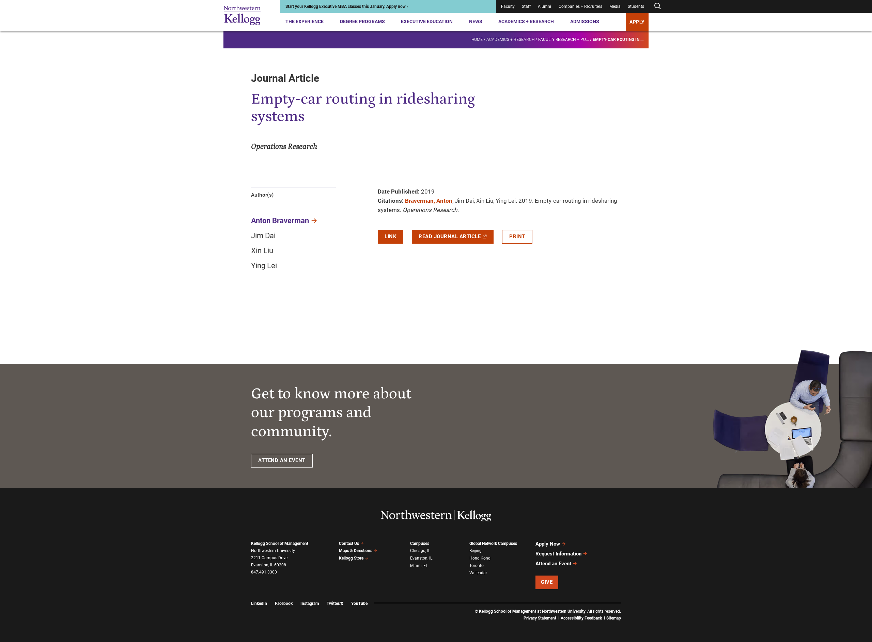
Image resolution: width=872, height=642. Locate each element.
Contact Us (349, 543)
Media (615, 6)
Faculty (508, 6)
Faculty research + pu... (563, 39)
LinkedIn (259, 603)
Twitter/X (335, 603)
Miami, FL (419, 565)
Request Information (558, 554)
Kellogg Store (351, 558)
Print (517, 236)
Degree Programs (362, 21)
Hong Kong (479, 558)
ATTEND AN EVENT (282, 460)
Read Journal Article (450, 236)
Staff (526, 6)
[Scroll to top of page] (630, 606)
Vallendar (478, 572)
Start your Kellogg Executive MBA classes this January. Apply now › (346, 6)
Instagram (309, 603)
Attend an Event (553, 564)
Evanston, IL (421, 558)
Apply (637, 22)
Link (390, 236)
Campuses (419, 543)
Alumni (544, 6)
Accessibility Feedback (581, 618)
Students (636, 6)
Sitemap (613, 618)
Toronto (476, 565)
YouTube (359, 603)
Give (546, 582)
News (475, 21)
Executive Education (427, 21)
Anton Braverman (280, 220)
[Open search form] (657, 6)
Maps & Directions (355, 550)
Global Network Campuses (493, 543)
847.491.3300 (264, 572)
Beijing (475, 550)
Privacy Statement (540, 618)
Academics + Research (526, 21)
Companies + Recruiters (580, 6)
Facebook (284, 603)
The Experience (304, 21)
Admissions (584, 21)
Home (477, 39)
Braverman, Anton (428, 200)
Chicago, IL (420, 550)
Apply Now (547, 544)
